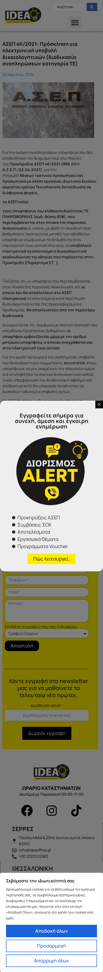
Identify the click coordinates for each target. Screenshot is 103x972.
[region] (51, 922)
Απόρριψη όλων (51, 960)
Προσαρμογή (51, 946)
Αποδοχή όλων (51, 931)
